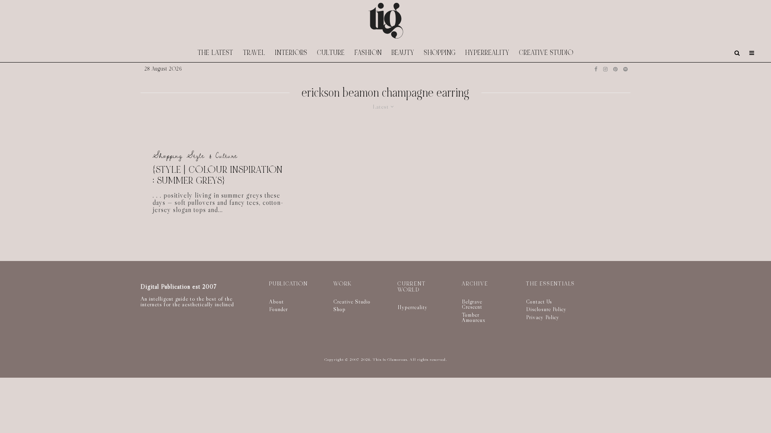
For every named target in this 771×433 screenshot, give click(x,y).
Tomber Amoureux (473, 318)
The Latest (215, 53)
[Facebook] (596, 69)
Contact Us (539, 301)
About (276, 301)
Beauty (403, 53)
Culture (331, 53)
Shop (339, 309)
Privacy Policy (542, 317)
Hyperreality (487, 53)
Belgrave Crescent (472, 304)
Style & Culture (212, 156)
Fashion (368, 53)
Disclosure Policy (546, 309)
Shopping (440, 53)
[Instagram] (605, 69)
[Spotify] (625, 69)
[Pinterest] (615, 69)
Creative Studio (546, 53)
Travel (254, 53)
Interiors (291, 53)
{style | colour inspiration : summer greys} (218, 175)
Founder (278, 309)
